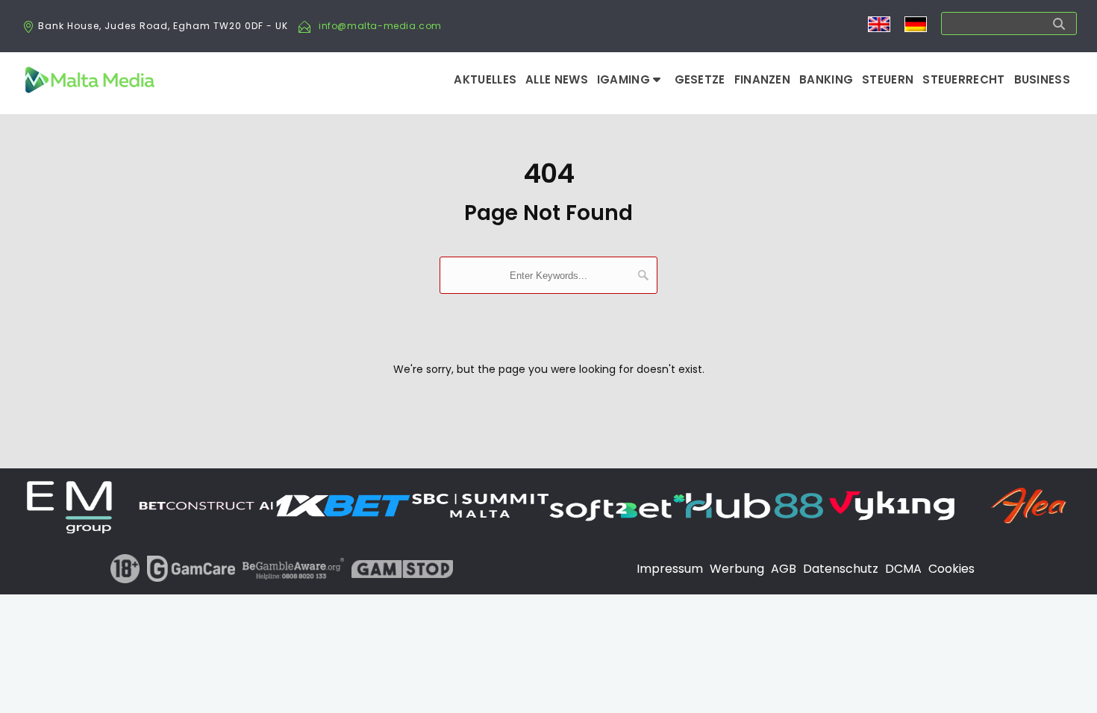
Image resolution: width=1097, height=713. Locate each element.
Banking (826, 79)
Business (1042, 79)
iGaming (625, 79)
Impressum (670, 568)
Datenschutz (840, 568)
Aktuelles (485, 79)
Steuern (887, 79)
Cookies (951, 568)
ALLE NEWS (556, 79)
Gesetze (700, 79)
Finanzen (762, 79)
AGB (783, 568)
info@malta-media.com (380, 25)
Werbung (737, 568)
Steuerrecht (963, 79)
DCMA (903, 568)
